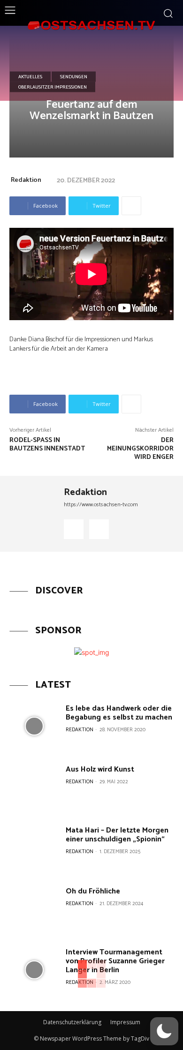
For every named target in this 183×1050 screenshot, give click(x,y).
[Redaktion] (33, 514)
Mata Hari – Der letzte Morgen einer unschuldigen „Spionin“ (117, 835)
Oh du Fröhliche (93, 891)
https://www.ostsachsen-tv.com (101, 504)
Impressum (125, 1022)
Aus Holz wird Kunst (100, 769)
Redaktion (26, 180)
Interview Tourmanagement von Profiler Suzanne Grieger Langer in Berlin (115, 961)
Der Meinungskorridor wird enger (140, 449)
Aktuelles (30, 76)
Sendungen (73, 76)
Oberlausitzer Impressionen (52, 86)
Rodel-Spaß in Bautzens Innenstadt (47, 444)
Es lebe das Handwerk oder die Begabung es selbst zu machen (119, 713)
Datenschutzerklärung (72, 1022)
